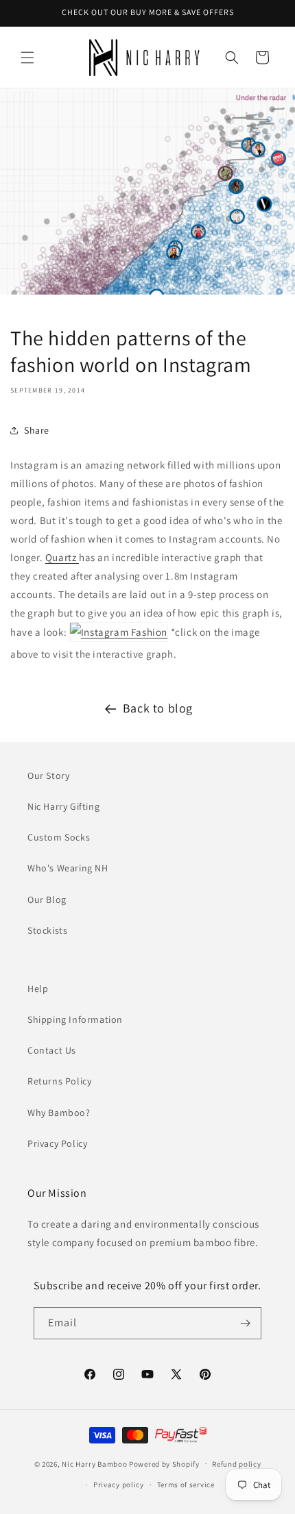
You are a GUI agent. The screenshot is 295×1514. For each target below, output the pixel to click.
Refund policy (236, 1464)
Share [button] (36, 430)
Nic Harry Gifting (63, 806)
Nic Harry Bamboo (94, 1463)
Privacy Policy (57, 1143)
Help (37, 988)
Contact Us (51, 1050)
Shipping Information (75, 1019)
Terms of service (186, 1484)
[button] (27, 57)
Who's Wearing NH (67, 868)
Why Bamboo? (59, 1112)
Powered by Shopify (164, 1463)
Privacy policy (118, 1484)
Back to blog (158, 708)
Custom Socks (58, 837)
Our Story (48, 775)
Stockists (47, 930)
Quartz (62, 557)
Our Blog (47, 899)
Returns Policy (59, 1081)
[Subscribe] (246, 1323)
